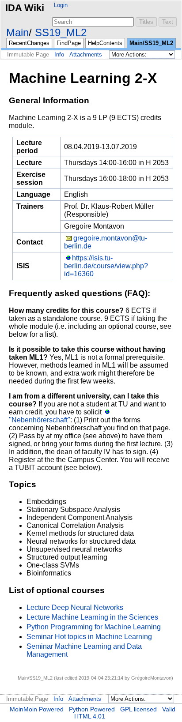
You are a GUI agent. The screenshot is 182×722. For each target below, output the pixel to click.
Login (61, 5)
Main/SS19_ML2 (151, 43)
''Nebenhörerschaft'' (39, 420)
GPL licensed (138, 709)
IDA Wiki (24, 7)
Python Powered (92, 709)
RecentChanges (29, 43)
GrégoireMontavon (151, 678)
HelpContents (105, 43)
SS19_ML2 (61, 32)
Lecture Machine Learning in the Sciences (92, 617)
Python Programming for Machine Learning (94, 627)
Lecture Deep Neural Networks (75, 607)
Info (59, 54)
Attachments (85, 54)
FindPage (69, 43)
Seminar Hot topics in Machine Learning (89, 636)
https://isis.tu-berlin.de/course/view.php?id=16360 (106, 266)
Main (17, 32)
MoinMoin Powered (37, 709)
